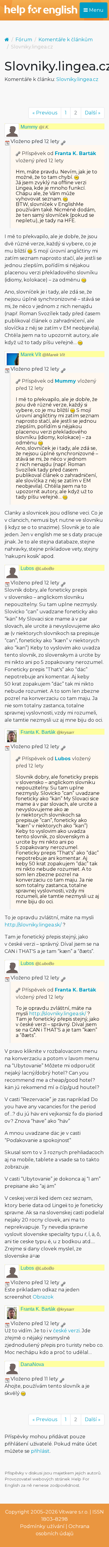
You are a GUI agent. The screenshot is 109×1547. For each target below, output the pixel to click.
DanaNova (32, 1364)
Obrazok (43, 1297)
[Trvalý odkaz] (63, 141)
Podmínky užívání (42, 1526)
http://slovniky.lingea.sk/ (33, 925)
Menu (96, 10)
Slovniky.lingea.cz (77, 79)
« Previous (44, 113)
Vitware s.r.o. (73, 1512)
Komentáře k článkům (65, 39)
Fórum (23, 39)
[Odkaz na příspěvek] (18, 153)
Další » (93, 113)
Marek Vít (43, 354)
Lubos (37, 568)
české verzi (66, 1331)
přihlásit (40, 1451)
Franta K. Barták (75, 153)
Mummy (35, 126)
